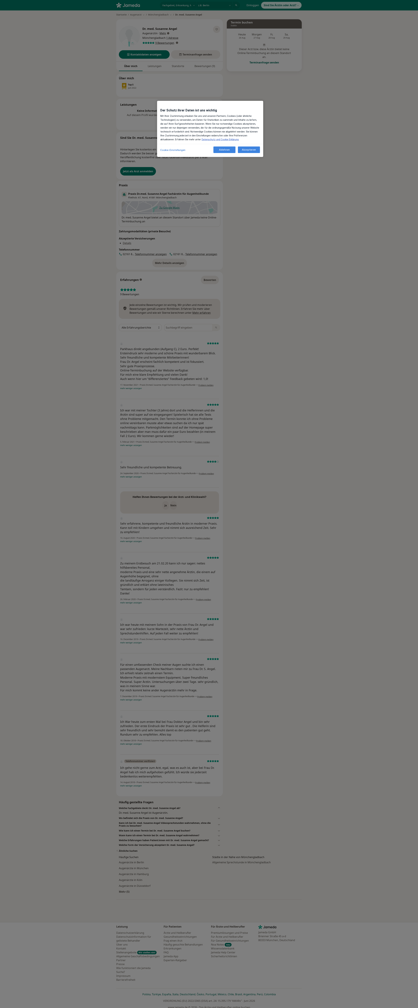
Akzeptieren (249, 149)
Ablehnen (224, 149)
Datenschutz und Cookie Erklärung (220, 139)
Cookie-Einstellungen (172, 150)
